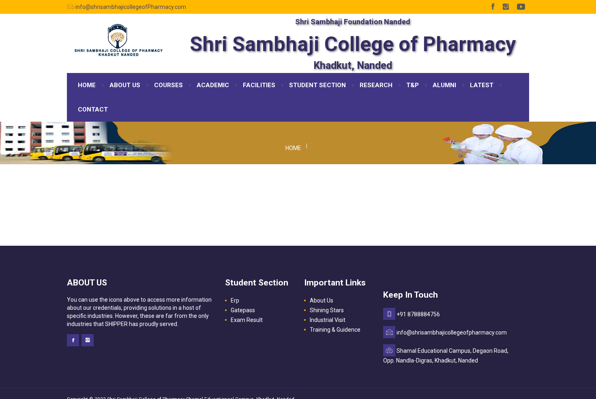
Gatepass (243, 310)
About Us (321, 300)
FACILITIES (259, 85)
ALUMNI (444, 85)
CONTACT (93, 109)
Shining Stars (327, 310)
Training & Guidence (335, 329)
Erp (235, 300)
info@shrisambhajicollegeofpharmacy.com (452, 332)
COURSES (168, 85)
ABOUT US (124, 85)
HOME (87, 85)
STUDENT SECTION (317, 85)
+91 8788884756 (418, 314)
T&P (412, 85)
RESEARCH (376, 85)
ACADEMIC (213, 85)
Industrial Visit (327, 320)
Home (293, 148)
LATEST (481, 85)
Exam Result (247, 320)
